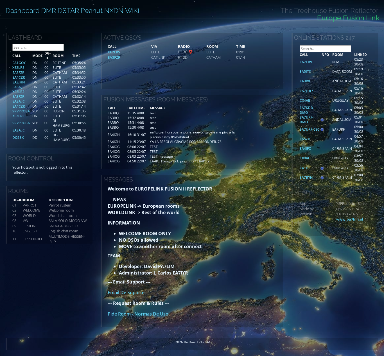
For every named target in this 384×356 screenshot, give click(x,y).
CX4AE (305, 100)
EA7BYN (306, 177)
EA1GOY (19, 62)
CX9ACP (306, 158)
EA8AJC (18, 87)
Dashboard (23, 10)
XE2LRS (114, 52)
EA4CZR (18, 77)
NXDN (113, 10)
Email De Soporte (126, 292)
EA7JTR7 (306, 91)
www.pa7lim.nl (349, 219)
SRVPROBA (21, 111)
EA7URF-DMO (306, 119)
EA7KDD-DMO (307, 110)
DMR (48, 10)
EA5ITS (305, 71)
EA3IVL (305, 81)
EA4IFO (305, 148)
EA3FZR (114, 57)
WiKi (132, 10)
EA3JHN (18, 82)
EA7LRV (306, 62)
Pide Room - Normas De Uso (138, 314)
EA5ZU (305, 139)
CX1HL (305, 167)
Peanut (92, 10)
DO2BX (18, 137)
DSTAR (68, 10)
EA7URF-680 (309, 129)
